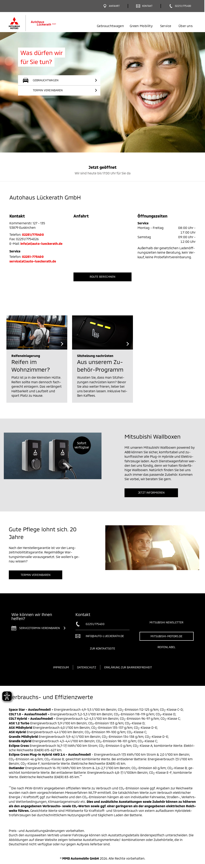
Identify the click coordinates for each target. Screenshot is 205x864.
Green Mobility (141, 26)
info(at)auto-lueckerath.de (41, 243)
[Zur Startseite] (39, 23)
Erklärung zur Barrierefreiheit (128, 667)
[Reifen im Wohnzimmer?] (36, 332)
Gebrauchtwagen (110, 26)
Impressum (61, 667)
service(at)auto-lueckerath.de (32, 261)
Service (165, 26)
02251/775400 (33, 234)
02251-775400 (33, 256)
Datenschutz (86, 667)
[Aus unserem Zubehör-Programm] (102, 332)
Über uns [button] (186, 26)
